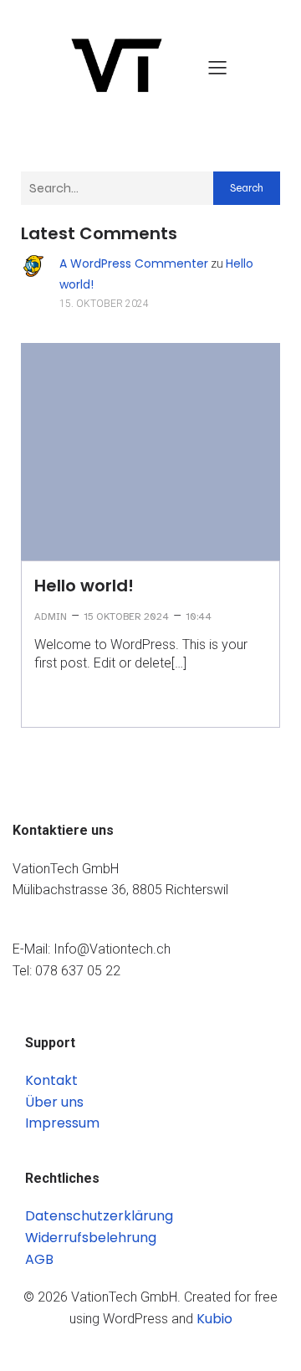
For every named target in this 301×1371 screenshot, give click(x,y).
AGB (39, 1259)
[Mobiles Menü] (217, 67)
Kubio (214, 1318)
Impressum (62, 1123)
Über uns (54, 1102)
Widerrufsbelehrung (90, 1237)
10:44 (199, 616)
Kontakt (51, 1080)
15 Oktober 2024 (126, 616)
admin (50, 616)
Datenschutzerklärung (99, 1215)
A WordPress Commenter (133, 263)
